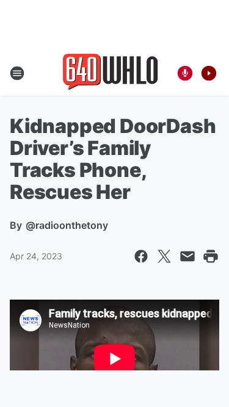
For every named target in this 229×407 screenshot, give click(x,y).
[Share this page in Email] (187, 256)
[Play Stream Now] (209, 73)
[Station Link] (110, 73)
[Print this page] (210, 256)
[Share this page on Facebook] (141, 256)
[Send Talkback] (185, 73)
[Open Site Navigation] (17, 73)
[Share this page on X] (164, 256)
